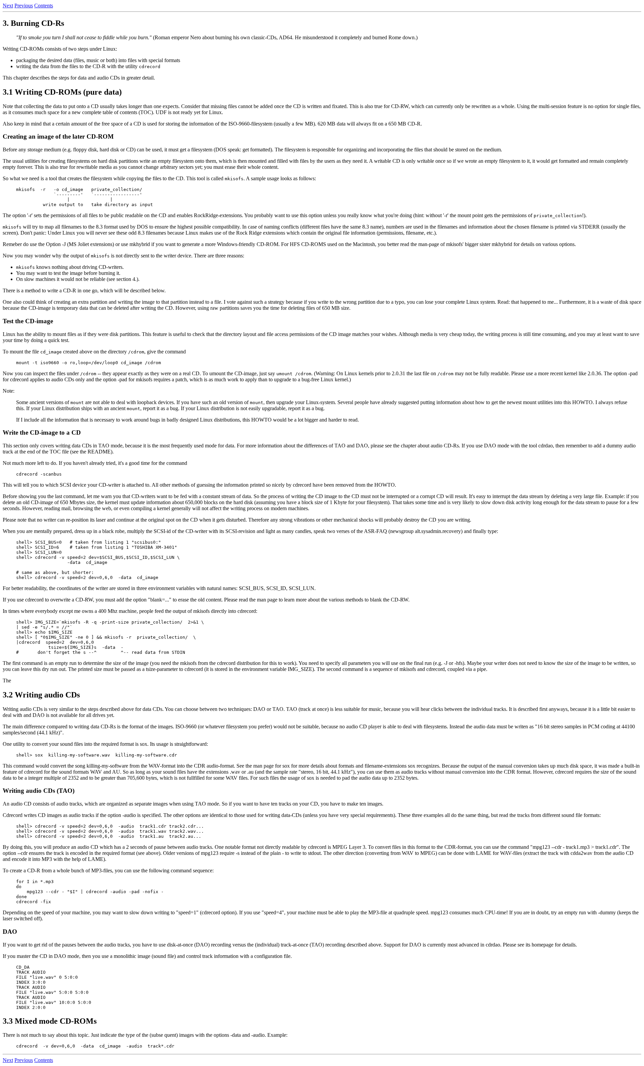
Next (8, 5)
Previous (23, 5)
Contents (43, 5)
